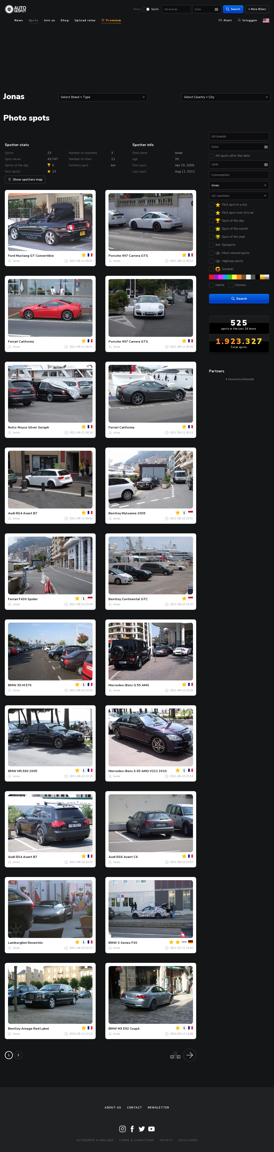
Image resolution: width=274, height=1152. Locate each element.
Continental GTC (135, 599)
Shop (65, 20)
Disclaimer (188, 1140)
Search (235, 9)
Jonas (16, 261)
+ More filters (257, 9)
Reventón (35, 943)
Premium (113, 20)
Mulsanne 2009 (133, 513)
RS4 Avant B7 (26, 513)
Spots (155, 9)
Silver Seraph (38, 427)
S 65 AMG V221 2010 (150, 771)
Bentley (115, 513)
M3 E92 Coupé (129, 1028)
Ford (11, 256)
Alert (227, 20)
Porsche (115, 256)
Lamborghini (17, 943)
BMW (12, 685)
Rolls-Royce (17, 427)
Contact (134, 1107)
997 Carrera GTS (135, 256)
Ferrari (13, 341)
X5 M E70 (24, 685)
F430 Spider (28, 599)
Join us (49, 20)
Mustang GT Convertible (35, 256)
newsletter (158, 1107)
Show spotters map (27, 179)
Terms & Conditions (136, 1140)
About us (113, 1107)
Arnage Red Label (35, 1028)
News (137, 9)
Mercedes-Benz (121, 685)
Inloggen (250, 20)
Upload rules (85, 20)
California (26, 341)
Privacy (166, 1140)
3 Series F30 (127, 943)
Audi (11, 513)
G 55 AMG (141, 685)
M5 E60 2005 (27, 771)
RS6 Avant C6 (127, 857)
